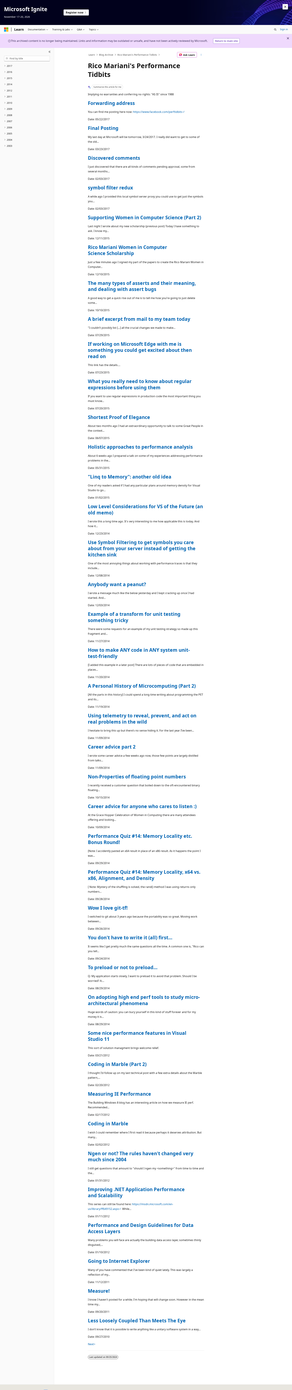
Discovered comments (114, 158)
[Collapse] (50, 52)
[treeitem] (27, 66)
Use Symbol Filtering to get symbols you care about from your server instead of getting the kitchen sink (142, 548)
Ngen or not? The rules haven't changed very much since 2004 (140, 1156)
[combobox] (27, 58)
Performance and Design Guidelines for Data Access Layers (140, 1228)
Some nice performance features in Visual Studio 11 (137, 1036)
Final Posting (103, 128)
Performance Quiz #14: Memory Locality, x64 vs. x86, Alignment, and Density (144, 875)
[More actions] (201, 55)
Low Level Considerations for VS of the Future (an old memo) (145, 509)
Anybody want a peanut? (117, 584)
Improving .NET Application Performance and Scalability (136, 1192)
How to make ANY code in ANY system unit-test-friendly (139, 653)
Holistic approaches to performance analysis (140, 447)
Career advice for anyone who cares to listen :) (142, 806)
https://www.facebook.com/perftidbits (157, 112)
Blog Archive (106, 54)
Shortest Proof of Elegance (119, 417)
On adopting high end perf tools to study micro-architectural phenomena (144, 1000)
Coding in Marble (108, 1123)
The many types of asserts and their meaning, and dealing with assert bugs (142, 286)
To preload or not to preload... (122, 967)
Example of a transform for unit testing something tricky (134, 617)
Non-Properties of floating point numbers (137, 776)
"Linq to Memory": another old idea (129, 476)
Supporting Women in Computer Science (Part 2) (144, 217)
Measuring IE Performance (119, 1094)
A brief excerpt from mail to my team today (139, 319)
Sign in (284, 29)
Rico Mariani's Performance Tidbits (137, 54)
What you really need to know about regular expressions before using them (140, 384)
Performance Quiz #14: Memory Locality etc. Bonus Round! (140, 839)
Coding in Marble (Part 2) (117, 1064)
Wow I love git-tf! (108, 908)
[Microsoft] (6, 29)
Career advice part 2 (112, 746)
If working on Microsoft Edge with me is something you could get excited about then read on (140, 350)
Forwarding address (111, 103)
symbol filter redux (110, 187)
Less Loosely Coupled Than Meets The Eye (137, 1320)
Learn (92, 54)
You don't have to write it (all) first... (130, 937)
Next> (91, 1344)
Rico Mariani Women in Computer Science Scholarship (127, 250)
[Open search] (275, 29)
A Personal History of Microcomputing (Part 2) (142, 686)
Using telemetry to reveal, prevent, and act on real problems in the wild (142, 718)
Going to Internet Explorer (119, 1261)
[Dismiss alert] (285, 6)
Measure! (99, 1291)
